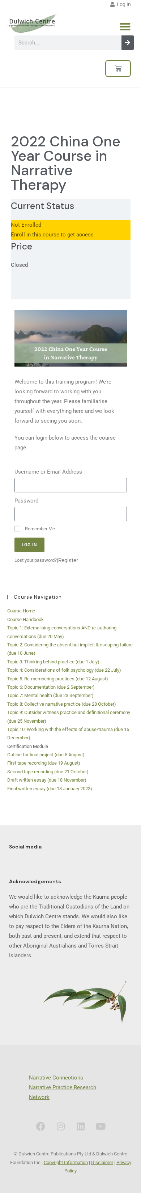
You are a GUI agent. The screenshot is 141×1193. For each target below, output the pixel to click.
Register (68, 560)
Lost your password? (35, 560)
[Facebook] (41, 1126)
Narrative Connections (56, 1077)
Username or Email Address (48, 472)
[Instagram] (61, 1126)
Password (26, 500)
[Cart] (118, 68)
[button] (125, 26)
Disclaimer (102, 1162)
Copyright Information (66, 1162)
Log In (123, 4)
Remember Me (39, 528)
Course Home (21, 610)
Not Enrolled (26, 225)
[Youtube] (100, 1126)
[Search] (127, 42)
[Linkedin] (81, 1126)
